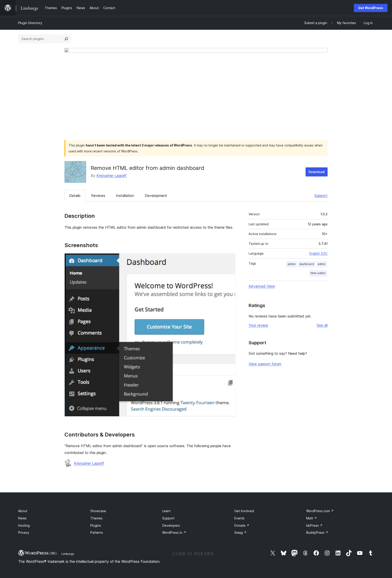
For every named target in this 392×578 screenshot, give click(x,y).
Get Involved (244, 511)
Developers (171, 525)
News (22, 518)
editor (322, 264)
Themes (96, 518)
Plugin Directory (30, 23)
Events (239, 518)
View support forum (265, 364)
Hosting (24, 525)
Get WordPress (370, 8)
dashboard (306, 264)
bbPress (314, 525)
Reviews (98, 195)
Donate (241, 525)
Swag (240, 532)
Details (75, 195)
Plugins (95, 525)
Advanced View (262, 286)
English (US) (318, 253)
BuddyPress (317, 532)
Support (321, 195)
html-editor (318, 273)
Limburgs (67, 554)
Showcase (98, 511)
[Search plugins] (66, 38)
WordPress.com (320, 511)
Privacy (23, 532)
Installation (125, 195)
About (22, 511)
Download (317, 172)
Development (156, 195)
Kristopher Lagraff (111, 175)
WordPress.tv (174, 532)
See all (322, 325)
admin (291, 264)
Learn (166, 511)
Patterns (96, 532)
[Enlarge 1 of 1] (229, 259)
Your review (258, 325)
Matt (311, 518)
